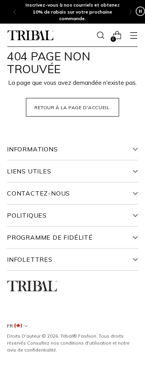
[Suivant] (130, 12)
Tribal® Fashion (78, 336)
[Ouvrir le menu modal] (134, 35)
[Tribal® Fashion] (30, 35)
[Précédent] (14, 12)
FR (10, 326)
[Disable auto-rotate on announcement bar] (140, 12)
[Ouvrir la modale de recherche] (100, 35)
